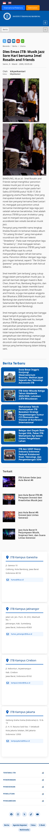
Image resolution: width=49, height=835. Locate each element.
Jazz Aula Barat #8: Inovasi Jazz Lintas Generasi (28, 515)
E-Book (42, 825)
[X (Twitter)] (24, 814)
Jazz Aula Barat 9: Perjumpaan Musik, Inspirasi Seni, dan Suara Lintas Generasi (31, 533)
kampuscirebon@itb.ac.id (20, 683)
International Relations (13, 8)
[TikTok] (31, 814)
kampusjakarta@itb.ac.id (20, 741)
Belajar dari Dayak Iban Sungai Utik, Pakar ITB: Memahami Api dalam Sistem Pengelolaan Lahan (31, 435)
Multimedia (24, 830)
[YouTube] (37, 814)
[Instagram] (18, 814)
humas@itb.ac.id (17, 580)
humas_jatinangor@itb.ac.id (21, 634)
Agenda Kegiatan (20, 825)
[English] (9, 2)
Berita (14, 46)
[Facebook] (11, 814)
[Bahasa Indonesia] (4, 2)
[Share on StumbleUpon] (18, 41)
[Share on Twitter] (4, 41)
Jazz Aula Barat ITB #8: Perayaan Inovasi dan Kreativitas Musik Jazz (30, 497)
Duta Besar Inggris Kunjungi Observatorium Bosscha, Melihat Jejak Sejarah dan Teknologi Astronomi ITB (31, 376)
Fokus (33, 825)
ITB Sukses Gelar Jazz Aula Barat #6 (29, 479)
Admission (32, 8)
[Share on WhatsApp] (22, 41)
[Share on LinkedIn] (13, 41)
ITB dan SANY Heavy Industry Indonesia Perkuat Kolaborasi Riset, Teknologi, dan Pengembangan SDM (30, 454)
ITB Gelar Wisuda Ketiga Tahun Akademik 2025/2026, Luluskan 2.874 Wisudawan (32, 394)
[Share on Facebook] (9, 41)
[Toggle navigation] (45, 29)
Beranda (6, 46)
